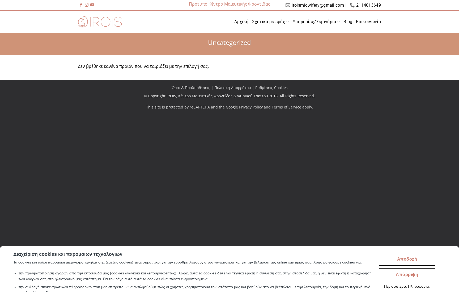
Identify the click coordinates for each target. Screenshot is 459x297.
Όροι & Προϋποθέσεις (191, 87)
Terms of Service (286, 107)
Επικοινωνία (368, 21)
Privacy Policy (251, 107)
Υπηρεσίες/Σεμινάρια (314, 21)
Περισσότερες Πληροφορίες (407, 286)
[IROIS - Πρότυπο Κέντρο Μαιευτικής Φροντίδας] (100, 21)
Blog (347, 21)
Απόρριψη (407, 274)
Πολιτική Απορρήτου (232, 87)
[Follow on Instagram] (86, 5)
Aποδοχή (407, 259)
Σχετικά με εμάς (268, 21)
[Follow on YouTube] (92, 5)
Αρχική (241, 21)
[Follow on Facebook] (81, 5)
